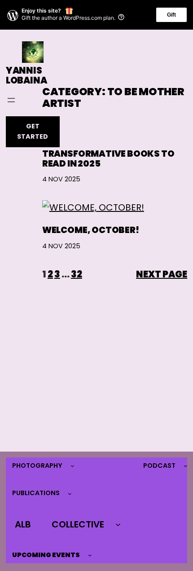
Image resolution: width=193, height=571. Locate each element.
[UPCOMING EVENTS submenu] (90, 555)
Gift (171, 15)
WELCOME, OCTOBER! (90, 230)
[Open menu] (11, 100)
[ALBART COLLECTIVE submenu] (118, 524)
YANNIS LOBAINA (26, 75)
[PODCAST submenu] (186, 466)
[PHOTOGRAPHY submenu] (72, 466)
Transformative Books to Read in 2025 (108, 159)
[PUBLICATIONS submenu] (70, 494)
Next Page (161, 274)
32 (76, 274)
